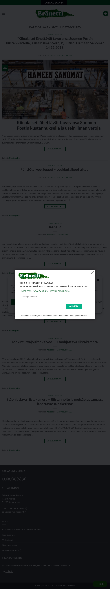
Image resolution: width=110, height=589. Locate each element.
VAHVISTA (73, 306)
